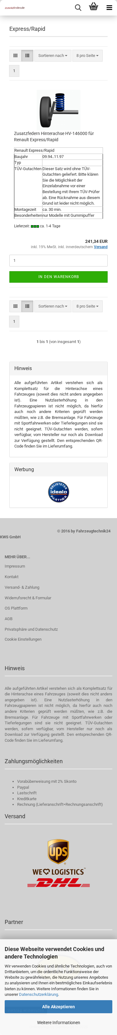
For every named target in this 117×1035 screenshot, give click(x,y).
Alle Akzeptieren (58, 1006)
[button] (15, 56)
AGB (8, 618)
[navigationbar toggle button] (109, 8)
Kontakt (11, 576)
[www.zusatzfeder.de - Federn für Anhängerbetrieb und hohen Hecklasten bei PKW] (12, 8)
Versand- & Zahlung (22, 587)
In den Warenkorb (58, 277)
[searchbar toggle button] (78, 8)
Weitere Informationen (58, 1022)
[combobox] (52, 56)
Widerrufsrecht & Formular (28, 598)
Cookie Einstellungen (23, 639)
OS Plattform (16, 608)
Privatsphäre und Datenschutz (31, 629)
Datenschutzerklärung (38, 994)
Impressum (15, 566)
